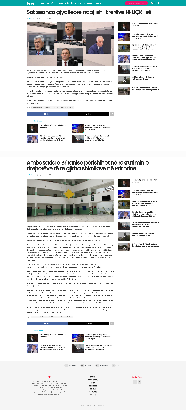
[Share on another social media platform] (112, 114)
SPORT (61, 3)
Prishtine (52, 317)
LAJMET (42, 3)
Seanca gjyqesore (67, 107)
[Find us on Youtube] (139, 382)
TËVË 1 (30, 18)
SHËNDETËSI (69, 3)
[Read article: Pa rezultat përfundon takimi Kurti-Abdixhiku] (32, 128)
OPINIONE (97, 3)
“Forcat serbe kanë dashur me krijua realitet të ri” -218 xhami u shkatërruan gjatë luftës (98, 138)
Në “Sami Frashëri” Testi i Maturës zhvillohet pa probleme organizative (145, 89)
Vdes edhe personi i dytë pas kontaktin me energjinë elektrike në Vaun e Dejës (98, 127)
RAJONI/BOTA (51, 3)
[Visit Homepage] (31, 3)
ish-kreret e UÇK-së (52, 107)
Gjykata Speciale (37, 107)
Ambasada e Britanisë (39, 317)
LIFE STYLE (78, 3)
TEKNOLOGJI (88, 3)
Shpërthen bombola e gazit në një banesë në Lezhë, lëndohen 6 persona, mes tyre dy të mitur (144, 47)
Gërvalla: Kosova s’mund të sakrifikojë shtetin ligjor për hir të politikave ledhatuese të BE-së (52, 138)
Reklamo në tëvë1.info (137, 3)
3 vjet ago (39, 18)
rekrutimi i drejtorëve (64, 317)
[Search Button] (158, 3)
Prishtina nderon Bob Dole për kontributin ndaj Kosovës (143, 78)
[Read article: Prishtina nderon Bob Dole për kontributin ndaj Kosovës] (124, 80)
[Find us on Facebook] (135, 382)
